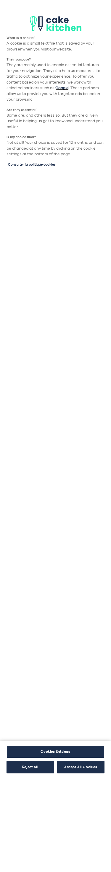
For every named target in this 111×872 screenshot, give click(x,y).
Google (62, 88)
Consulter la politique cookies (32, 164)
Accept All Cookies (80, 767)
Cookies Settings (55, 751)
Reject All (30, 767)
